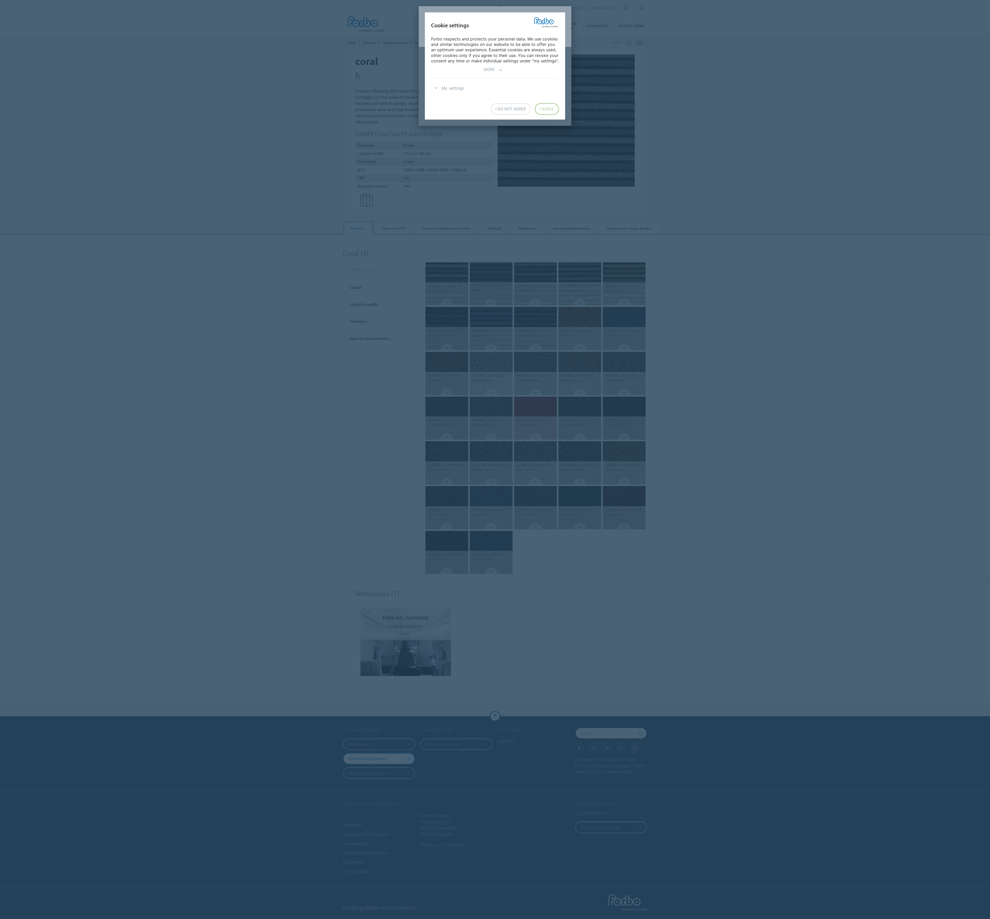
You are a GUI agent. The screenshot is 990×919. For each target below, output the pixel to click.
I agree (547, 108)
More (489, 69)
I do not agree (511, 108)
